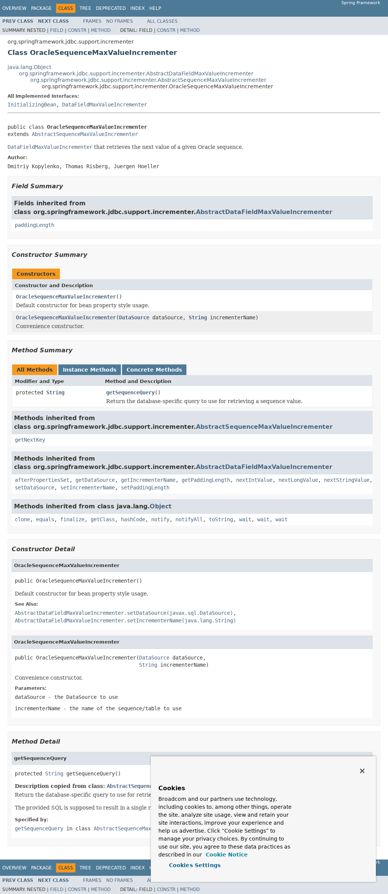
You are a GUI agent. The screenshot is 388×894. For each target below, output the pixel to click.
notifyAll (189, 519)
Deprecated (111, 8)
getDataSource (95, 480)
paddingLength (34, 225)
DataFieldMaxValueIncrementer (104, 105)
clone (22, 519)
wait (245, 519)
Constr (77, 30)
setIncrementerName (87, 488)
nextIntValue (254, 480)
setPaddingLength (145, 488)
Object (161, 506)
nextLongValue (298, 480)
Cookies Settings (195, 865)
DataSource (134, 317)
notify (160, 519)
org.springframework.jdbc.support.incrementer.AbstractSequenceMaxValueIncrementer (148, 80)
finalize (72, 519)
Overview (14, 8)
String (198, 317)
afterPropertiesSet (42, 480)
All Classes (162, 21)
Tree (85, 8)
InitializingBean (32, 105)
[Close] (362, 771)
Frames (92, 21)
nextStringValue (346, 480)
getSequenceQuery (130, 392)
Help (155, 8)
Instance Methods (89, 370)
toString (221, 519)
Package (41, 8)
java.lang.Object (29, 67)
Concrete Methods (154, 370)
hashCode (133, 519)
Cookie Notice (226, 855)
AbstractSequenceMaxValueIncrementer (85, 134)
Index (137, 8)
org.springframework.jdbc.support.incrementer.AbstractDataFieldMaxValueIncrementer (136, 73)
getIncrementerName (148, 480)
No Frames (119, 21)
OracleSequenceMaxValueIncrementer (66, 297)
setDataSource (34, 488)
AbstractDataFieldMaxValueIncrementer (264, 212)
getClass (103, 519)
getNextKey (30, 440)
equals (45, 519)
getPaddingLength (205, 480)
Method (101, 30)
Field (56, 30)
